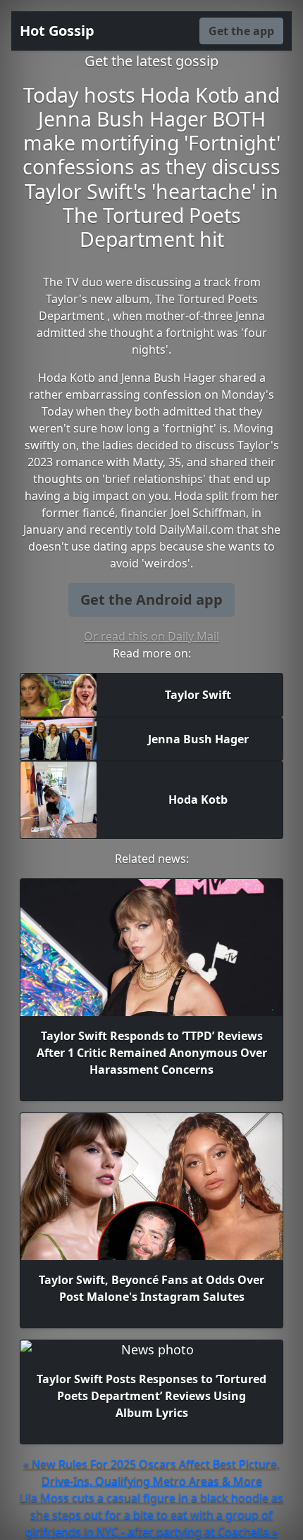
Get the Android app (151, 599)
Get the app (241, 31)
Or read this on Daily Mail (151, 636)
